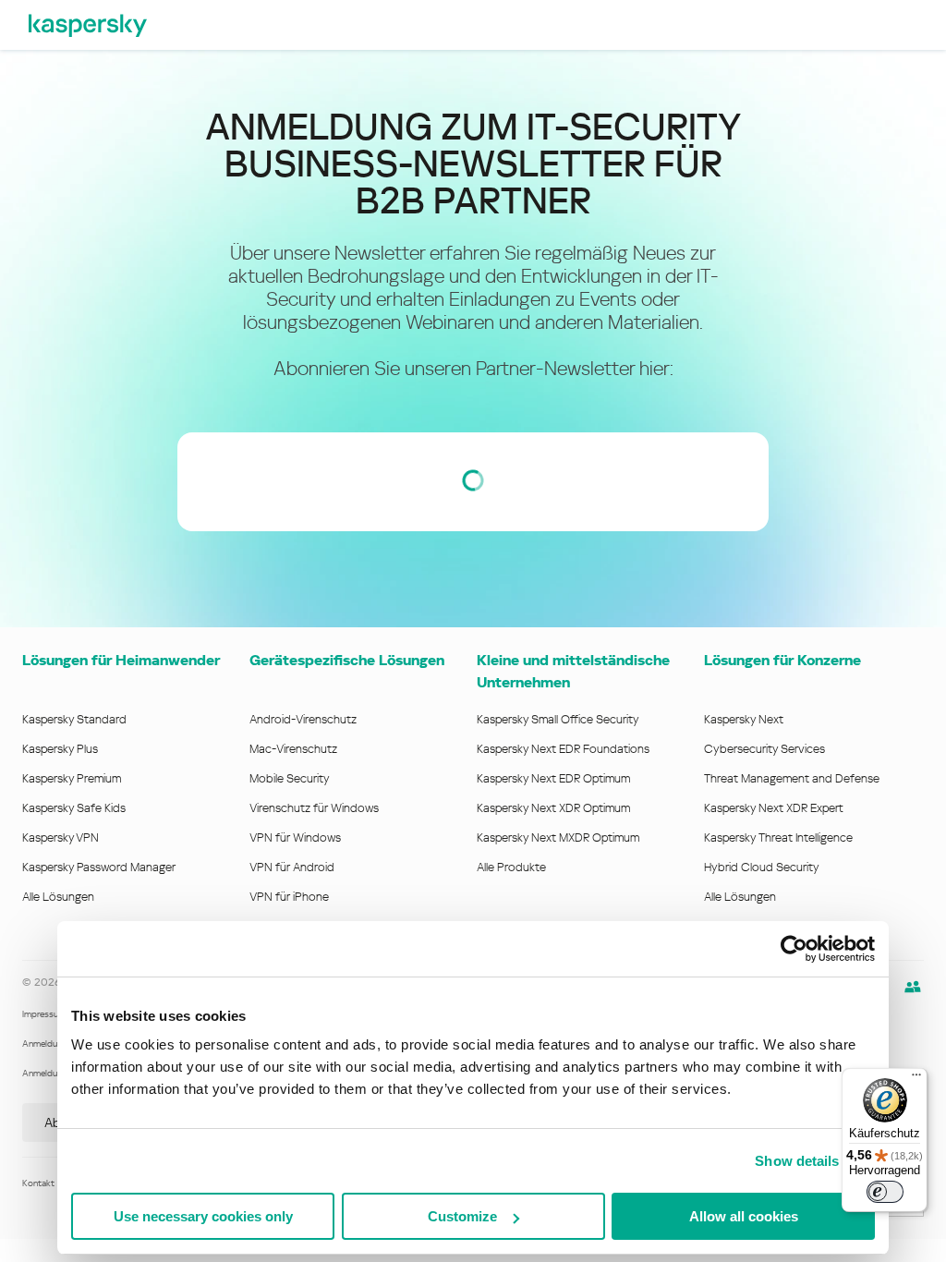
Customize (462, 1216)
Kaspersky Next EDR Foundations (563, 749)
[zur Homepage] (88, 25)
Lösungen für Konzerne (782, 660)
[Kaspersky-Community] (913, 987)
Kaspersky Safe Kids (74, 808)
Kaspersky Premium (71, 778)
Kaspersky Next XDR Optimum (553, 808)
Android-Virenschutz (303, 719)
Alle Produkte (511, 867)
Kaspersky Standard (74, 719)
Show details (797, 1161)
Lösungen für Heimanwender (121, 660)
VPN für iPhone (289, 897)
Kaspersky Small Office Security (558, 719)
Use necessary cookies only (203, 1216)
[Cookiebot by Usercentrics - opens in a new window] (794, 949)
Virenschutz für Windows (314, 808)
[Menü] (916, 1079)
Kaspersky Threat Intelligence (778, 837)
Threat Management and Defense (791, 778)
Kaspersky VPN (60, 837)
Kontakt (38, 1183)
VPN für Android (291, 867)
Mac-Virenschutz (293, 749)
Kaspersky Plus (60, 749)
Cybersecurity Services (764, 749)
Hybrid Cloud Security (761, 867)
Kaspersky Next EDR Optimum (553, 778)
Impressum (44, 1014)
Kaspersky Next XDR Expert (773, 808)
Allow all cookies (743, 1216)
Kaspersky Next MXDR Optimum (558, 837)
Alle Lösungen (58, 897)
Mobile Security (289, 778)
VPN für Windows (295, 837)
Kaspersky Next (743, 719)
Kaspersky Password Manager (99, 867)
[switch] (885, 1192)
